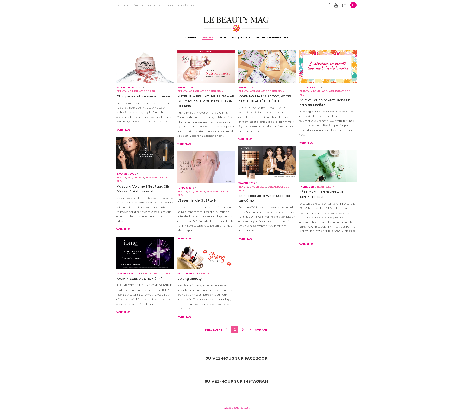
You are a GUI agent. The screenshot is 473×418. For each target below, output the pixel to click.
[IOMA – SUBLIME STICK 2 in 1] (145, 253)
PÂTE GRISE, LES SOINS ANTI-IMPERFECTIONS (322, 194)
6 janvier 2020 (126, 173)
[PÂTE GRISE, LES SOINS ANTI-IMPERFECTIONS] (328, 166)
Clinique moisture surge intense (143, 96)
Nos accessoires (175, 5)
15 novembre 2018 (128, 273)
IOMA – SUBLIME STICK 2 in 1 (139, 278)
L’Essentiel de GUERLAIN (197, 200)
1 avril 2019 (306, 187)
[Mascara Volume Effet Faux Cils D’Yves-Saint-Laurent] (145, 153)
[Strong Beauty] (206, 257)
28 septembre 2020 (129, 87)
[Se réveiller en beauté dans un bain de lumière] (328, 66)
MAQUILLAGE (318, 91)
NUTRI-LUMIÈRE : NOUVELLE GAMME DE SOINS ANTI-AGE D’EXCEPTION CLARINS (205, 101)
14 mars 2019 (185, 187)
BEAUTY (121, 91)
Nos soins (139, 5)
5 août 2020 (185, 87)
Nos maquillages (155, 5)
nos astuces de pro (141, 91)
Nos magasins (194, 5)
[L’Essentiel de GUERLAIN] (206, 167)
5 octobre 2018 (187, 273)
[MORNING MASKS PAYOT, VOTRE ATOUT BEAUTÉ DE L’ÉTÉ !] (267, 66)
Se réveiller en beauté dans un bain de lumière (324, 102)
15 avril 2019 (246, 183)
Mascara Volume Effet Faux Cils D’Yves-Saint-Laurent (143, 188)
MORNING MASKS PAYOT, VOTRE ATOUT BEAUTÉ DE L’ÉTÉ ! (265, 98)
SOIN (220, 91)
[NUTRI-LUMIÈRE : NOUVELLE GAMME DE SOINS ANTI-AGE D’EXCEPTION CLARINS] (206, 66)
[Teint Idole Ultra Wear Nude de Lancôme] (267, 162)
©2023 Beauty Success (236, 407)
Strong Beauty (189, 278)
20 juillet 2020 (309, 87)
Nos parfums (124, 5)
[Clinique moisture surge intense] (145, 66)
